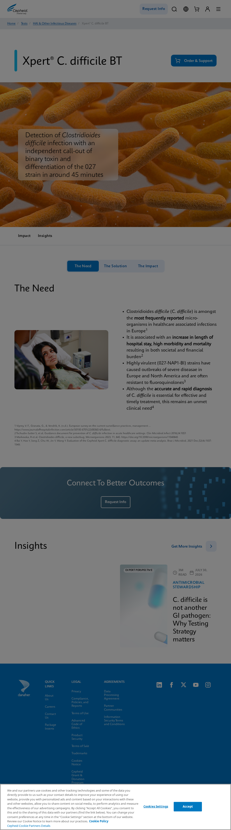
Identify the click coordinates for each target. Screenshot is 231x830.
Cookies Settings (155, 806)
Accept (188, 806)
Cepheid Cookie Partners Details (28, 826)
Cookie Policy (98, 821)
